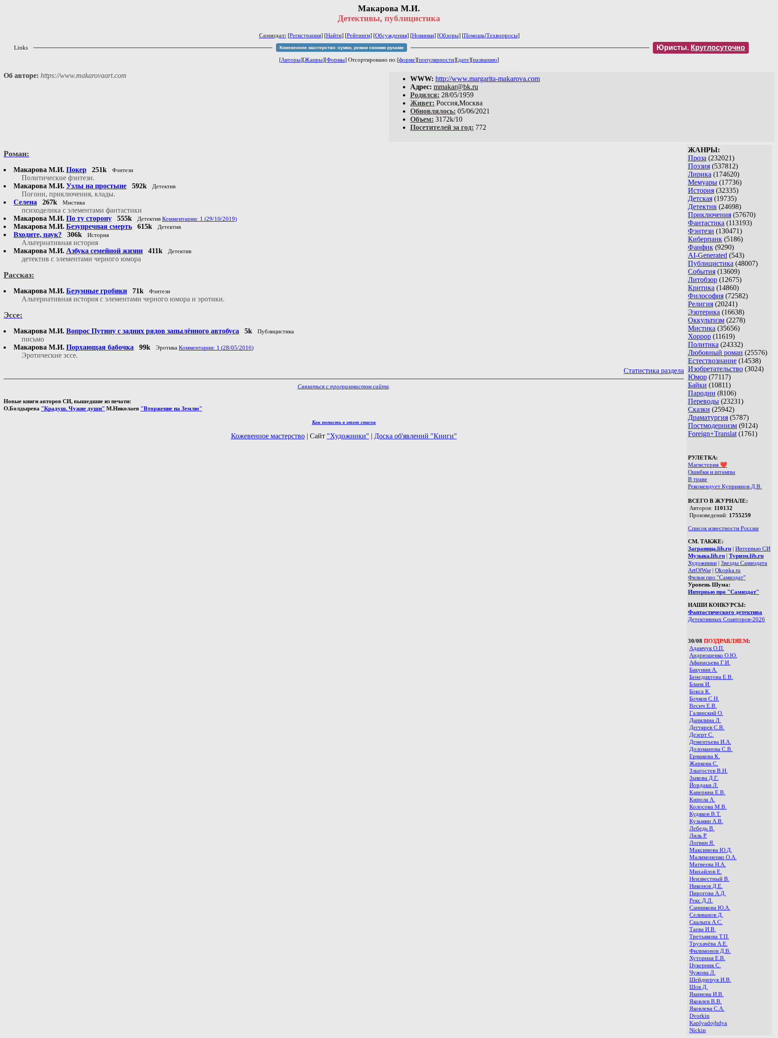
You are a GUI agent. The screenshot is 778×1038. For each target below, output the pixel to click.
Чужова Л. (702, 972)
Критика (701, 287)
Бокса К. (699, 691)
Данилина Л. (705, 720)
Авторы (291, 59)
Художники (702, 563)
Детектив (702, 206)
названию (485, 59)
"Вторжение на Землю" (171, 408)
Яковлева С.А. (706, 1008)
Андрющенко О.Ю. (713, 655)
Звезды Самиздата (744, 563)
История (701, 190)
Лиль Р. (698, 835)
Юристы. (700, 47)
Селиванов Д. (706, 914)
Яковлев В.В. (705, 1001)
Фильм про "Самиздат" (717, 577)
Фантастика (706, 223)
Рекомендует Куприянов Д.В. (725, 486)
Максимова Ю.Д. (710, 850)
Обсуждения (391, 35)
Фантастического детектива (725, 612)
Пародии (701, 393)
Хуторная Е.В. (707, 958)
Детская (700, 198)
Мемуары (702, 182)
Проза (697, 158)
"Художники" (348, 436)
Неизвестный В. (709, 878)
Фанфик (700, 247)
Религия (700, 304)
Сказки (699, 409)
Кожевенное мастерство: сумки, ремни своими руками (341, 47)
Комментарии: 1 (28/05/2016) (216, 347)
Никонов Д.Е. (706, 886)
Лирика (699, 174)
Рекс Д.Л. (701, 900)
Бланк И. (699, 684)
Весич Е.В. (703, 705)
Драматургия (708, 417)
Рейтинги (358, 35)
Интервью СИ (752, 548)
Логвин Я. (702, 842)
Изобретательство (715, 369)
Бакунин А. (703, 669)
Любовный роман (715, 352)
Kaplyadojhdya (708, 1023)
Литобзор (702, 279)
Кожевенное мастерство (268, 436)
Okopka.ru (728, 570)
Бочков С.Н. (704, 698)
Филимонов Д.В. (710, 950)
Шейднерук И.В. (710, 979)
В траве (697, 479)
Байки (697, 385)
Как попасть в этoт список (344, 422)
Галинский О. (706, 713)
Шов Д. (698, 986)
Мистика (701, 328)
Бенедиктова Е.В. (711, 677)
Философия (706, 296)
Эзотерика (704, 312)
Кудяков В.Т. (705, 813)
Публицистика (710, 263)
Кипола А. (702, 799)
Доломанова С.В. (711, 749)
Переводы (703, 401)
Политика (703, 344)
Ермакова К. (704, 756)
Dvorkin (699, 1015)
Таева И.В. (702, 929)
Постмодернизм (712, 425)
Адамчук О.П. (706, 648)
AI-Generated (707, 255)
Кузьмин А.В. (706, 821)
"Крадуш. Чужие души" (73, 408)
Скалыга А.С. (706, 922)
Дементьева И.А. (710, 741)
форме (407, 59)
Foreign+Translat (712, 433)
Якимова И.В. (706, 994)
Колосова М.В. (708, 806)
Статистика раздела (654, 370)
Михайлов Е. (705, 871)
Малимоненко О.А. (713, 857)
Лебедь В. (702, 828)
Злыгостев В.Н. (708, 770)
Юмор (697, 377)
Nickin (697, 1030)
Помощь (474, 35)
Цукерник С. (705, 965)
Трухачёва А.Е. (708, 943)
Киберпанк (705, 239)
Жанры (313, 59)
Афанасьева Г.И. (709, 662)
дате (463, 59)
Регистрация (305, 35)
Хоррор (699, 336)
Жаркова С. (703, 763)
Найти (334, 35)
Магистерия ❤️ (707, 464)
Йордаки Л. (703, 785)
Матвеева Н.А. (707, 864)
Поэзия (699, 166)
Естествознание (712, 360)
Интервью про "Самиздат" (723, 591)
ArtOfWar (699, 570)
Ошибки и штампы (711, 472)
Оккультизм (706, 320)
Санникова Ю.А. (709, 907)
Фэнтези (701, 231)
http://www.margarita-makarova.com (487, 78)
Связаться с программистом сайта (343, 386)
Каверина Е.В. (707, 792)
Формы (335, 59)
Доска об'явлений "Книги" (415, 436)
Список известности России (723, 528)
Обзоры (449, 35)
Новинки (423, 35)
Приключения (709, 215)
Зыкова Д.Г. (704, 777)
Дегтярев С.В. (706, 727)
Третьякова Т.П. (709, 936)
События (701, 271)
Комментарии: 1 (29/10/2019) (199, 218)
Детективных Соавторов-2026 (726, 619)
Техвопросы (502, 35)
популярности (436, 59)
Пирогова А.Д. (707, 893)
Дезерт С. (701, 734)
